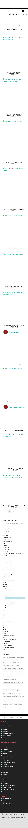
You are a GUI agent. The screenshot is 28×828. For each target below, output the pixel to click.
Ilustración (20, 673)
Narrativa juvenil (7, 696)
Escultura (7, 597)
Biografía (5, 551)
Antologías (5, 535)
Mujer (4, 629)
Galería (5, 588)
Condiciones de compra (8, 817)
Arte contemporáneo (11, 657)
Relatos (11, 704)
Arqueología (6, 539)
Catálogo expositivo (7, 662)
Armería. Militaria (7, 537)
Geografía (5, 614)
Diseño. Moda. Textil (8, 572)
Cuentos (5, 668)
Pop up (4, 805)
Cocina (19, 662)
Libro (4, 623)
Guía (23, 671)
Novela (13, 696)
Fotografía (8, 599)
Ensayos (5, 578)
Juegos (4, 801)
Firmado (5, 586)
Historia (5, 617)
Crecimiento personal (8, 665)
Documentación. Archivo (9, 574)
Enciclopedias (6, 576)
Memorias (5, 693)
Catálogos (5, 555)
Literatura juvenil (7, 687)
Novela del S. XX (20, 696)
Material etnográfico (10, 601)
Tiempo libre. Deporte (8, 647)
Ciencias (5, 557)
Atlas (4, 543)
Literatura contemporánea (9, 679)
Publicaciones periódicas (9, 639)
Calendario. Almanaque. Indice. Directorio (13, 553)
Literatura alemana (7, 676)
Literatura (5, 625)
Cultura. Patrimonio (8, 760)
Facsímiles (5, 582)
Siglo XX (15, 704)
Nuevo (4, 633)
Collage (7, 594)
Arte (4, 657)
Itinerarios (5, 619)
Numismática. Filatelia (8, 635)
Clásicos (15, 662)
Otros (4, 637)
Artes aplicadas (9, 590)
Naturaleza (6, 631)
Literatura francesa (18, 682)
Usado (4, 649)
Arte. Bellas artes (7, 541)
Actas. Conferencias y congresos (11, 531)
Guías (4, 615)
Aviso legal (17, 817)
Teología (5, 707)
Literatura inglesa (17, 685)
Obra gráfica (8, 605)
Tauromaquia (6, 643)
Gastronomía (6, 610)
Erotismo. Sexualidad (8, 580)
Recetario (5, 704)
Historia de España (12, 673)
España (14, 668)
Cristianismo (17, 665)
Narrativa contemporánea (15, 693)
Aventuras (5, 660)
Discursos (5, 570)
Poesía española (19, 701)
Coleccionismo (6, 565)
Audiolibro (5, 545)
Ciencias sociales (7, 561)
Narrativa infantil (7, 803)
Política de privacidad (20, 814)
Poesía (13, 699)
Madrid (18, 690)
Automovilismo (6, 547)
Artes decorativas (9, 592)
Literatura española (8, 682)
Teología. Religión (7, 645)
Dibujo (4, 727)
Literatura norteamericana (9, 690)
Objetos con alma (9, 603)
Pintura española (7, 699)
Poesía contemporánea (8, 701)
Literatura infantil (7, 685)
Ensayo (9, 668)
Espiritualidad (20, 668)
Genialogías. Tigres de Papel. (10, 612)
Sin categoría (6, 641)
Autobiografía (20, 657)
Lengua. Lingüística (8, 621)
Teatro (20, 704)
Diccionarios (6, 568)
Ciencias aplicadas (7, 559)
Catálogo (16, 660)
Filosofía (5, 584)
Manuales (5, 627)
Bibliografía (6, 549)
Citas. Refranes (7, 563)
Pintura (7, 607)
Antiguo (5, 533)
